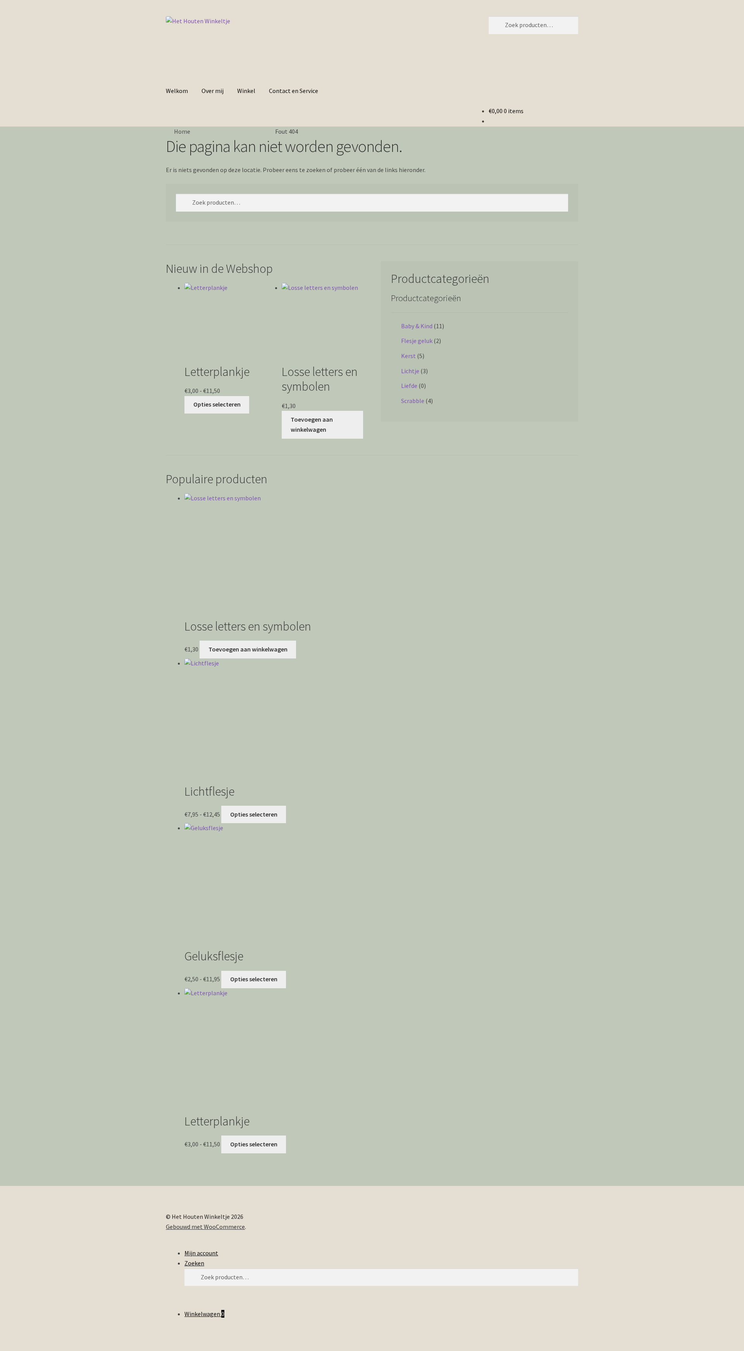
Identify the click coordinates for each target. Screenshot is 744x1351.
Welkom (177, 91)
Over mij (213, 91)
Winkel (246, 91)
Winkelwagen (204, 1314)
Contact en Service (293, 91)
